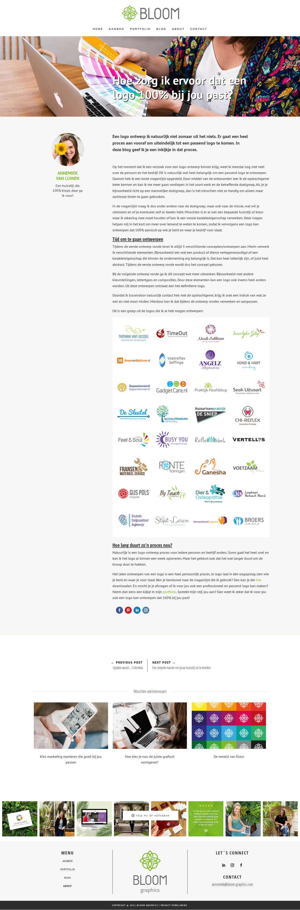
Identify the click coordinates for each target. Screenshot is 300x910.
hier (259, 580)
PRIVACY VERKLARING (174, 905)
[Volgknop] (119, 610)
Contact (198, 29)
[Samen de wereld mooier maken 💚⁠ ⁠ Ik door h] (57, 818)
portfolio (169, 592)
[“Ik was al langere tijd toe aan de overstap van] (19, 818)
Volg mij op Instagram (153, 815)
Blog (161, 29)
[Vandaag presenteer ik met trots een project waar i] (243, 818)
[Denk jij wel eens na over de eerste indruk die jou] (280, 818)
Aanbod (116, 29)
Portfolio (140, 29)
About (178, 29)
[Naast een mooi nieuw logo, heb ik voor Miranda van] (94, 818)
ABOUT (67, 886)
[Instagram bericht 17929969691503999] (206, 818)
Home (98, 29)
